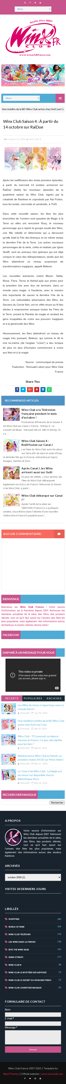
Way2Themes (11, 1073)
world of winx (16, 927)
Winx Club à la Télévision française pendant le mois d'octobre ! (39, 413)
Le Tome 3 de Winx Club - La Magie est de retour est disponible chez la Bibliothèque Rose (40, 775)
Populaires (33, 698)
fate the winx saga (18, 950)
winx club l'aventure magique (24, 988)
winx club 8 (14, 965)
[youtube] (40, 3)
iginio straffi (15, 957)
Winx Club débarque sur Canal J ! (42, 497)
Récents (12, 698)
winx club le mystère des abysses (27, 972)
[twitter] (35, 3)
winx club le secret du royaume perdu (29, 980)
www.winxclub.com (52, 1073)
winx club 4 (35, 139)
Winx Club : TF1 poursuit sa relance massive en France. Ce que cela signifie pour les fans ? (40, 740)
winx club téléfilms (19, 934)
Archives (54, 698)
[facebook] (30, 3)
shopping (13, 919)
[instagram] (25, 3)
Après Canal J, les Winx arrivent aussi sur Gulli (37, 470)
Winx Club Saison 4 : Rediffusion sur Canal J (37, 442)
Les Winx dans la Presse (21, 942)
